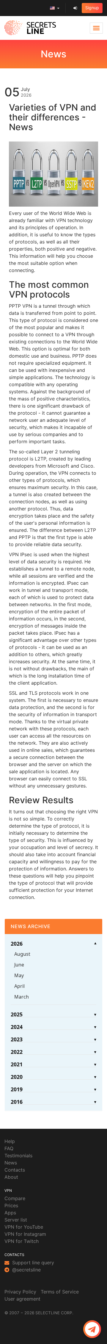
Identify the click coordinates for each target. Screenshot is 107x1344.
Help (9, 1141)
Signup (92, 7)
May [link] (19, 975)
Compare (14, 1198)
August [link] (22, 954)
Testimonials (18, 1155)
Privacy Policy (20, 1292)
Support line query (32, 1263)
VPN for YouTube (23, 1227)
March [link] (21, 997)
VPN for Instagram (25, 1234)
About (11, 1177)
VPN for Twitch (21, 1241)
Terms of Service (60, 1292)
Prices (11, 1205)
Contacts (14, 1170)
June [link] (19, 964)
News (10, 1163)
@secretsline (26, 1270)
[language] (54, 8)
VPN (8, 1190)
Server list (15, 1220)
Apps (10, 1213)
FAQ (8, 1148)
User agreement (22, 1299)
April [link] (19, 986)
